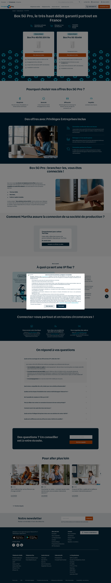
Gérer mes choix (49, 306)
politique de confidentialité (64, 302)
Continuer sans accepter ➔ (35, 304)
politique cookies (74, 302)
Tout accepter (61, 306)
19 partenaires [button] (45, 276)
